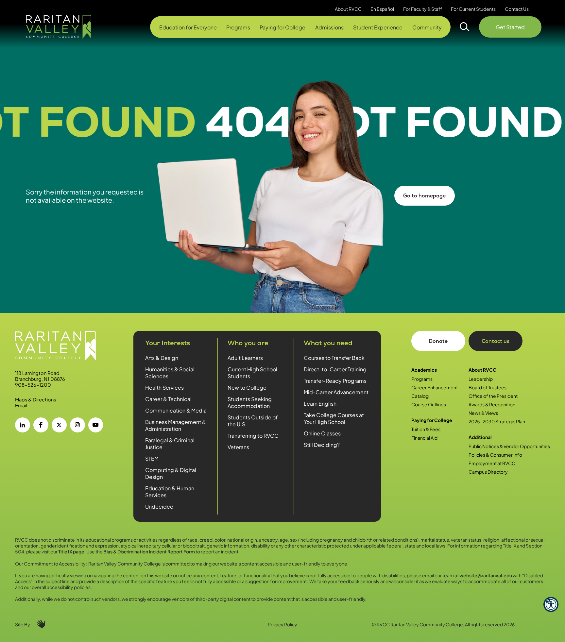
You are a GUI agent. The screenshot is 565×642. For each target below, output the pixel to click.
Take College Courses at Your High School (334, 418)
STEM (152, 458)
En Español (382, 9)
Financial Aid (424, 437)
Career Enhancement (434, 387)
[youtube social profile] (95, 424)
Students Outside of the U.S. (253, 421)
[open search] (465, 26)
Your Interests (167, 343)
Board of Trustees (487, 387)
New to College (247, 387)
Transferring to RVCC (253, 435)
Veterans (238, 447)
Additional (480, 437)
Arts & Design (161, 357)
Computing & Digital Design (170, 473)
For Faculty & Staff (422, 9)
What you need (328, 343)
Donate (438, 341)
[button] (550, 604)
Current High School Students (252, 373)
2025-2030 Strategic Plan (497, 421)
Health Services (164, 387)
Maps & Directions (35, 399)
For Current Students (473, 9)
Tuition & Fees (425, 429)
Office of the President (493, 396)
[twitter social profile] (59, 424)
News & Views (483, 413)
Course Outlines (428, 404)
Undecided (159, 506)
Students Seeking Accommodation (250, 402)
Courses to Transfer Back (334, 357)
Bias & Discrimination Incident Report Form (149, 551)
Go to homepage (424, 195)
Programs (422, 379)
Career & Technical (168, 399)
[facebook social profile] (40, 424)
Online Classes (322, 433)
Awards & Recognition (492, 404)
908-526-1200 (33, 385)
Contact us (495, 341)
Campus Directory (488, 471)
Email (21, 405)
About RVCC (482, 370)
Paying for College (431, 420)
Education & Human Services (169, 491)
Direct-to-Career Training (335, 369)
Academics (424, 370)
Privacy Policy (282, 624)
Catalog (420, 396)
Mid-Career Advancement (336, 392)
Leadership (481, 379)
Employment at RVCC (492, 463)
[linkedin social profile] (22, 424)
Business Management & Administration (175, 425)
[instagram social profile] (77, 424)
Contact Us (517, 9)
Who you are (248, 343)
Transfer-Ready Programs (335, 380)
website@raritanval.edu (485, 575)
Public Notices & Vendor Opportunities (509, 446)
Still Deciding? (322, 444)
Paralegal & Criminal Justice (170, 443)
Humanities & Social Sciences (170, 373)
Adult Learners (245, 357)
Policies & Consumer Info (495, 454)
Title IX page (71, 551)
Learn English (320, 403)
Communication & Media (176, 410)
